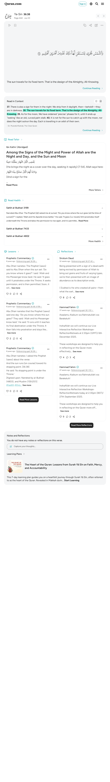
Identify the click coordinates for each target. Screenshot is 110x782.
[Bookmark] (15, 25)
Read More (11, 185)
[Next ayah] (103, 16)
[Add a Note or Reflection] (96, 25)
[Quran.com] (13, 3)
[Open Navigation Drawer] (102, 4)
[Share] (90, 25)
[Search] (97, 4)
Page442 (18, 18)
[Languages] (91, 4)
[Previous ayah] (98, 16)
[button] (98, 53)
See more (15, 288)
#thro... (18, 385)
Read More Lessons (28, 399)
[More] (102, 25)
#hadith (10, 385)
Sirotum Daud (66, 258)
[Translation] (100, 101)
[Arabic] (96, 101)
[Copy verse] (84, 25)
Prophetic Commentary (18, 258)
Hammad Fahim (67, 307)
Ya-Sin (18, 14)
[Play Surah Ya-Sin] (9, 25)
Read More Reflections (81, 425)
